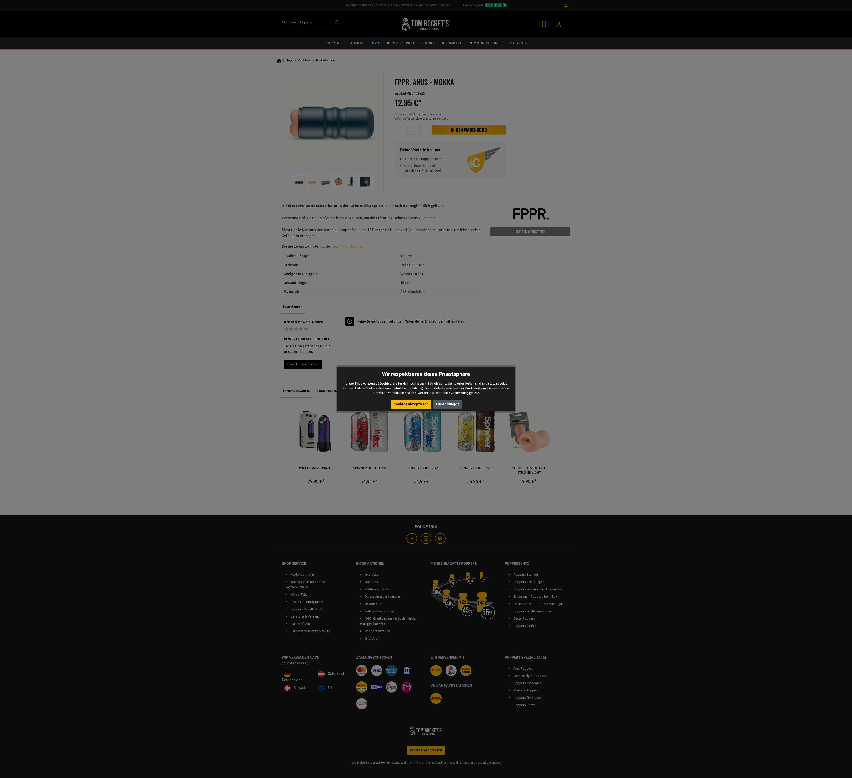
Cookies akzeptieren (411, 404)
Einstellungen (447, 404)
